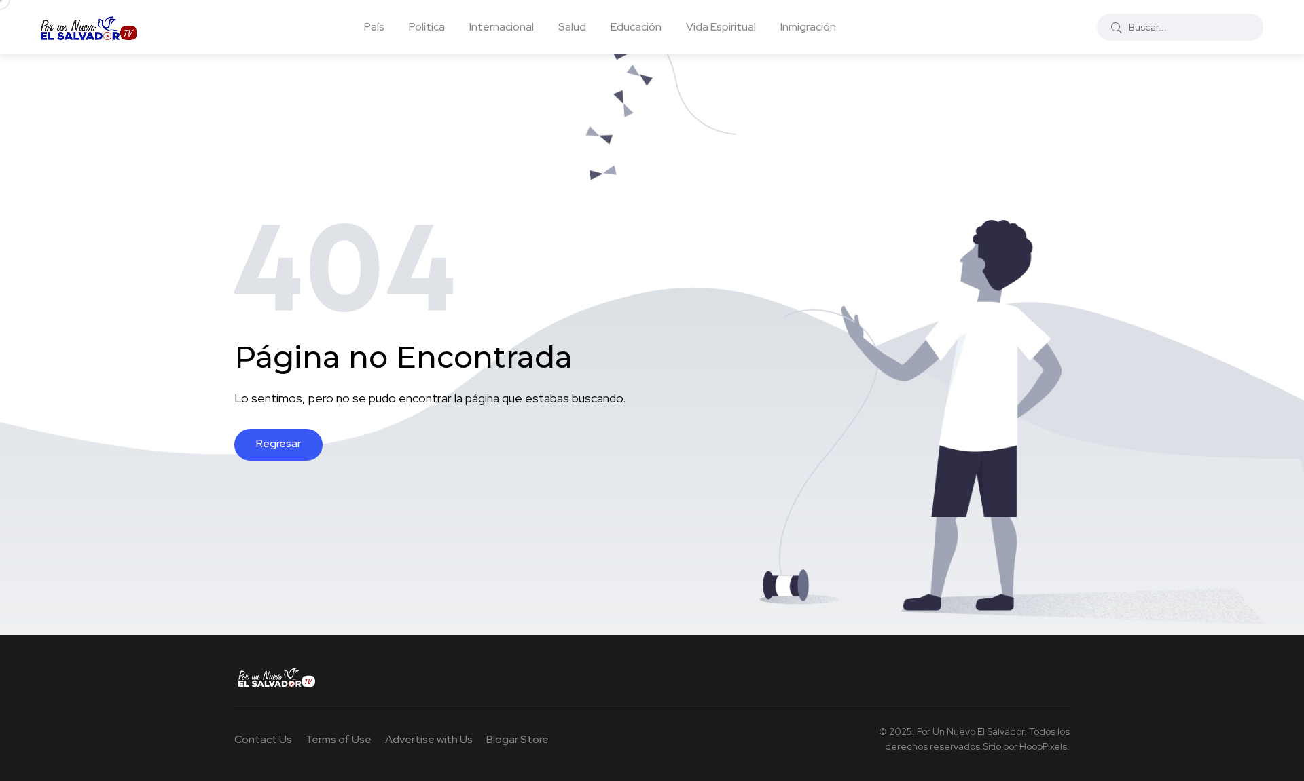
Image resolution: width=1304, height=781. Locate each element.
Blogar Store (517, 739)
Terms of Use (339, 739)
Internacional (501, 27)
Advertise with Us (429, 739)
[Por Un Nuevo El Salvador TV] (89, 27)
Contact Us (263, 739)
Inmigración (808, 27)
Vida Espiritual (721, 27)
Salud (572, 27)
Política (427, 27)
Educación (636, 27)
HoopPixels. (1044, 746)
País (374, 27)
